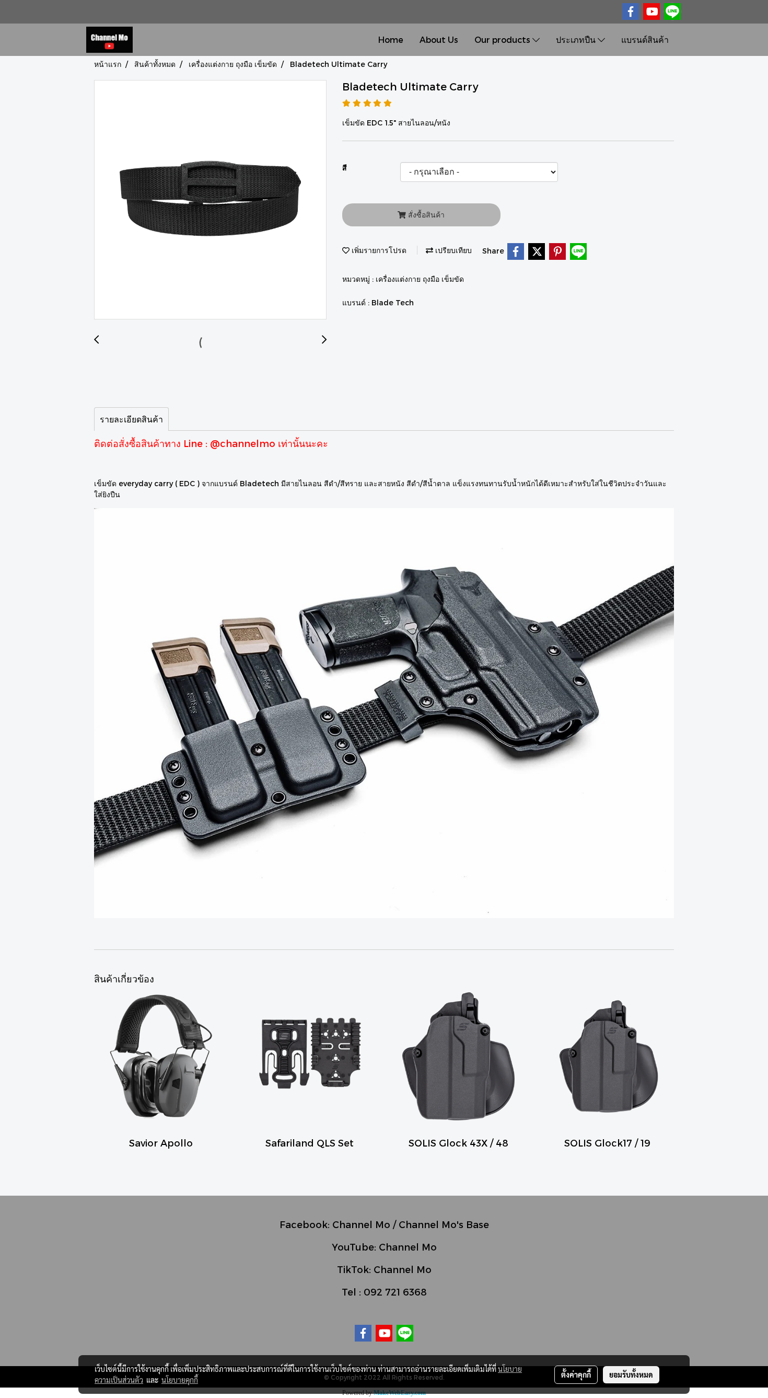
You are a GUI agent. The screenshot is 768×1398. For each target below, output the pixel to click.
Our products (503, 39)
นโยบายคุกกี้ (179, 1379)
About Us (439, 39)
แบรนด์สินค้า (645, 39)
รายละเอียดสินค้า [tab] (131, 419)
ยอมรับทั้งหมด (631, 1374)
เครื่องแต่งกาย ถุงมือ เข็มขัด (420, 278)
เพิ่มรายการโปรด (378, 250)
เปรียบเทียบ (452, 250)
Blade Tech (392, 302)
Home (390, 39)
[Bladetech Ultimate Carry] (210, 200)
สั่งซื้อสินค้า (425, 214)
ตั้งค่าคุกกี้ (576, 1374)
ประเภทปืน (577, 39)
